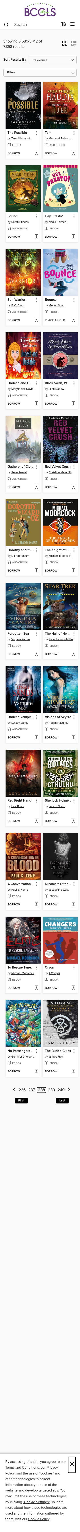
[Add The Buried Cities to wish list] (73, 1072)
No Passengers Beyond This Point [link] (21, 1051)
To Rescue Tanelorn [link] (21, 968)
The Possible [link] (17, 133)
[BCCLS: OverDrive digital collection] (40, 9)
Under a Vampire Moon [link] (21, 717)
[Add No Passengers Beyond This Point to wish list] (36, 1072)
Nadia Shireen (57, 222)
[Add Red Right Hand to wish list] (36, 821)
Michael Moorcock (60, 556)
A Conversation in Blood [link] (21, 884)
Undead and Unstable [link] (21, 383)
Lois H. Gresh (57, 806)
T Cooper (54, 973)
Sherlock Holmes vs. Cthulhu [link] (58, 801)
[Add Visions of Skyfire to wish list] (73, 738)
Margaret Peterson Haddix (61, 138)
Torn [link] (48, 133)
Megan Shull (56, 305)
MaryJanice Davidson (23, 389)
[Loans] (63, 25)
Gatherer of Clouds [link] (21, 467)
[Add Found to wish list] (36, 237)
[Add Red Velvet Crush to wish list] (73, 487)
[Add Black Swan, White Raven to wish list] (73, 404)
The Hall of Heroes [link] (58, 634)
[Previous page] (14, 1090)
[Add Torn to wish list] (73, 153)
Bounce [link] (50, 300)
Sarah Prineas (20, 222)
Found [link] (12, 216)
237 (31, 1090)
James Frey (56, 1056)
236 (22, 1090)
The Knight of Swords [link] (58, 550)
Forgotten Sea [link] (18, 634)
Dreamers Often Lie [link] (58, 884)
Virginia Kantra (20, 639)
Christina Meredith (60, 472)
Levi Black (17, 806)
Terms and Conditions (22, 1467)
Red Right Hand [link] (19, 801)
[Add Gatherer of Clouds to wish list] (36, 487)
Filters (11, 73)
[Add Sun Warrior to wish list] (36, 320)
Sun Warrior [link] (16, 300)
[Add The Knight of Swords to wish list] (73, 571)
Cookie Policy (38, 1519)
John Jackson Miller (61, 639)
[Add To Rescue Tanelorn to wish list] (36, 988)
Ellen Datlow (56, 389)
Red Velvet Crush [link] (58, 467)
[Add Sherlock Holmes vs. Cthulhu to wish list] (73, 821)
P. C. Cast (17, 305)
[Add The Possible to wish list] (36, 153)
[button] (65, 45)
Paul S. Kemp (19, 890)
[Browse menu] (72, 24)
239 (51, 1090)
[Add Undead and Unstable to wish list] (36, 404)
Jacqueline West (59, 890)
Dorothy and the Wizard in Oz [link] (21, 550)
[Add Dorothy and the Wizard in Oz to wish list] (36, 571)
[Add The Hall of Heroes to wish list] (73, 654)
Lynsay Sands (19, 723)
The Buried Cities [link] (58, 1051)
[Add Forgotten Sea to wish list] (36, 654)
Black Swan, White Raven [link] (58, 383)
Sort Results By (14, 60)
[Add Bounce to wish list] (73, 320)
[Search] (6, 24)
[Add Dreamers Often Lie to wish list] (73, 905)
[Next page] (69, 1090)
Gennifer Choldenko (23, 1056)
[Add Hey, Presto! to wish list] (73, 237)
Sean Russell (19, 472)
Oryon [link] (49, 968)
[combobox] (30, 24)
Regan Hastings (58, 723)
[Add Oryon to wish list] (73, 988)
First (21, 1101)
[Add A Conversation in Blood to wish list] (36, 905)
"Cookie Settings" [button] (36, 1502)
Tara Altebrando (21, 138)
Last (62, 1101)
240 (61, 1090)
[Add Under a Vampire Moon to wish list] (36, 738)
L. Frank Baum (20, 556)
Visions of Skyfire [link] (58, 717)
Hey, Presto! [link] (54, 216)
